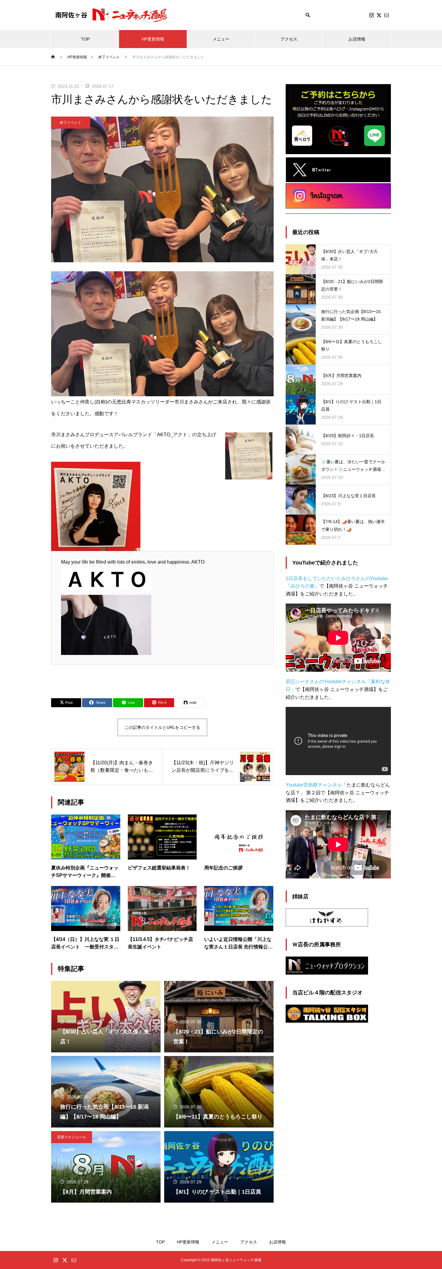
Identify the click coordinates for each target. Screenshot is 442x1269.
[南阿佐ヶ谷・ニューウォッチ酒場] (111, 15)
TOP (85, 39)
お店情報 (356, 39)
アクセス (289, 39)
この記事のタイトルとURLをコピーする (162, 727)
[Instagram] (371, 15)
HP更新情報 (153, 39)
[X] (379, 15)
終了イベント (70, 122)
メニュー (221, 39)
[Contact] (386, 15)
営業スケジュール (71, 1137)
